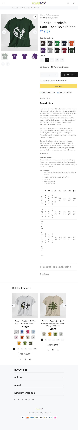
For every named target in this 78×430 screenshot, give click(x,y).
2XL (62, 60)
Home (14, 8)
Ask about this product (61, 67)
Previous (4, 32)
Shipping (46, 67)
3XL (35, 348)
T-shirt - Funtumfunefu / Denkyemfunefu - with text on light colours (53, 323)
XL (57, 60)
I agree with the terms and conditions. (55, 80)
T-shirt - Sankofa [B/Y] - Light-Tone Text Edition (25, 322)
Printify (48, 98)
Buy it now (58, 86)
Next (35, 32)
